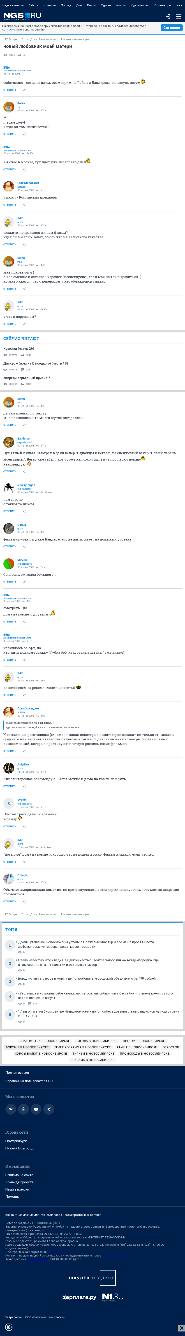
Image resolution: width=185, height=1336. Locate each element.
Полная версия (17, 1073)
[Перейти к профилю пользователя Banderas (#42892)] (8, 442)
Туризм (106, 5)
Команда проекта (19, 1182)
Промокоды (163, 5)
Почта (91, 5)
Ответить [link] (9, 89)
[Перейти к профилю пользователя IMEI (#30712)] (8, 221)
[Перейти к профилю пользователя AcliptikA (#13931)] (8, 768)
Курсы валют (140, 5)
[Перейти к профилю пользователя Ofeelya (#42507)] (8, 878)
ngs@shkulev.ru (59, 1252)
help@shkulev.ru (38, 1259)
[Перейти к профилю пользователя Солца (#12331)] (8, 528)
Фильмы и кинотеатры (74, 39)
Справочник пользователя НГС (30, 1081)
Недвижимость (13, 5)
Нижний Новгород (19, 1148)
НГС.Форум (10, 39)
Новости (50, 5)
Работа (34, 5)
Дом (79, 5)
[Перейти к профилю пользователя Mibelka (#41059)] (8, 563)
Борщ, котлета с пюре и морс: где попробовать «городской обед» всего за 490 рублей (87, 978)
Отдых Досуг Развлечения (39, 39)
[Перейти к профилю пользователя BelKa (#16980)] (8, 107)
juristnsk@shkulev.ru (116, 1255)
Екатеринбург (16, 1141)
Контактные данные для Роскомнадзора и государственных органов (53, 1215)
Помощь (12, 1197)
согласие (8, 29)
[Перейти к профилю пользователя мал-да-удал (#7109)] (8, 488)
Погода (66, 5)
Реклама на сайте (19, 1175)
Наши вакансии (17, 1189)
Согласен (171, 28)
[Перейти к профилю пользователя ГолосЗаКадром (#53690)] (8, 186)
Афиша (121, 5)
